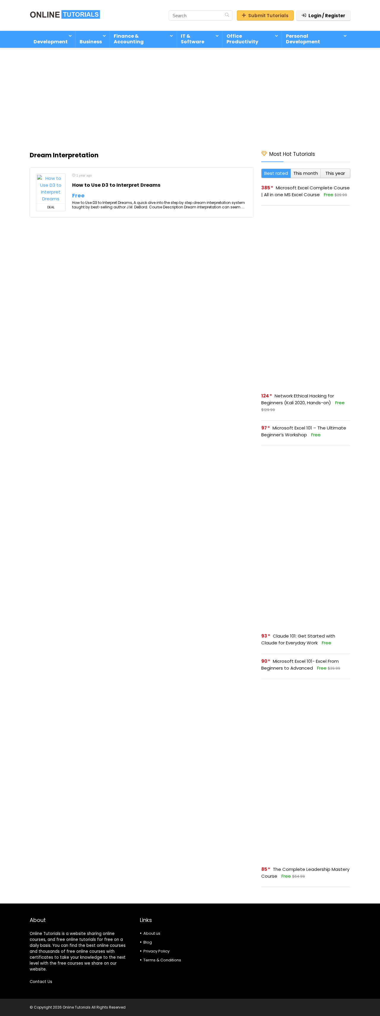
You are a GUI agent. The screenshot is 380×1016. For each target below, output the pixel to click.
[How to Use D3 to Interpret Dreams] (50, 188)
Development (51, 41)
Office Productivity (242, 39)
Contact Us (41, 982)
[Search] (226, 15)
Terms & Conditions (162, 960)
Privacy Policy (156, 951)
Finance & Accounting (129, 39)
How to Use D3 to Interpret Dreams (116, 185)
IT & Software (192, 39)
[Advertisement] (190, 96)
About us (151, 933)
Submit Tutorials (268, 15)
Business (91, 41)
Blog (147, 942)
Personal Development (303, 39)
